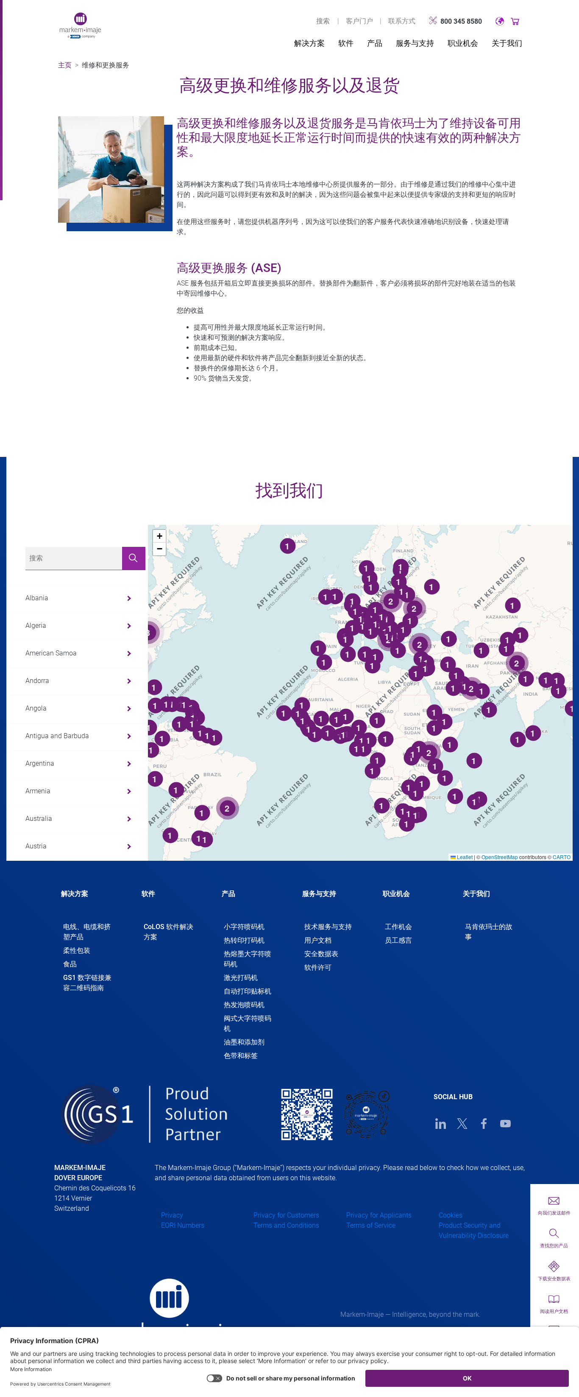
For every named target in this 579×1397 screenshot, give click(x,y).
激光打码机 (241, 978)
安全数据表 (321, 954)
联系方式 (401, 21)
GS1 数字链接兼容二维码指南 (87, 983)
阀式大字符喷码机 (247, 1023)
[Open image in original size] (80, 25)
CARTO (562, 856)
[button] (159, 536)
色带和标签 (241, 1056)
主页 (65, 65)
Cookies (450, 1215)
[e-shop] (515, 21)
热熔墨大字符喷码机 (247, 959)
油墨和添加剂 (244, 1042)
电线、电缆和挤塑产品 (87, 932)
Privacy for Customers (286, 1215)
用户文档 (317, 940)
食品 (70, 964)
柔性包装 (76, 950)
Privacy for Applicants (379, 1215)
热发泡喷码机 (244, 1005)
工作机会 (398, 927)
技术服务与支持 (328, 927)
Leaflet (464, 856)
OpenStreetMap (500, 856)
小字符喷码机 (244, 927)
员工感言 (398, 940)
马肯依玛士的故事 (488, 932)
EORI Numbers (182, 1225)
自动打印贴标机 (247, 991)
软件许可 (317, 967)
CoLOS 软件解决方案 (168, 932)
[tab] (88, 901)
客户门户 (359, 21)
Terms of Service (370, 1225)
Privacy (172, 1215)
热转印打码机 (244, 940)
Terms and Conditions (286, 1225)
